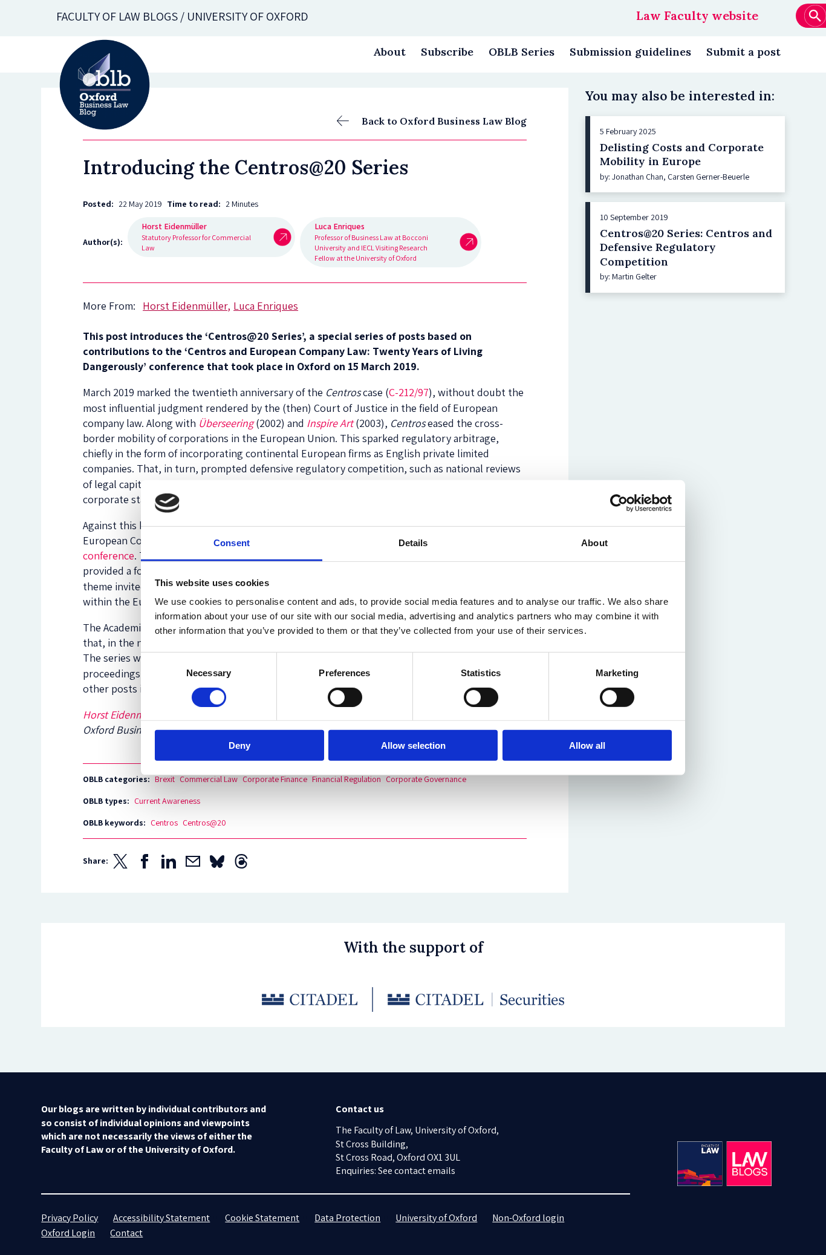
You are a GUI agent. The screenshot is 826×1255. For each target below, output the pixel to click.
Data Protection (347, 1217)
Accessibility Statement (161, 1217)
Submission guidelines (630, 52)
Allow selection (413, 745)
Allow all (587, 745)
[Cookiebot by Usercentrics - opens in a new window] (619, 503)
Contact (126, 1233)
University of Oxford (436, 1217)
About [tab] (594, 543)
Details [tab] (413, 543)
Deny (239, 745)
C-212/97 (409, 392)
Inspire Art (330, 423)
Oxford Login (68, 1233)
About (389, 52)
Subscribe (447, 52)
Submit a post (743, 52)
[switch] (345, 696)
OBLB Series (521, 52)
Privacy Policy (69, 1217)
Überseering (225, 423)
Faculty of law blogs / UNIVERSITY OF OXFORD (182, 16)
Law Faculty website (697, 15)
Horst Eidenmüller (123, 715)
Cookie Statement (262, 1217)
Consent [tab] (231, 543)
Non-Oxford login (528, 1217)
